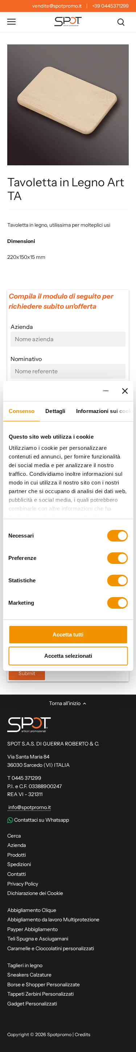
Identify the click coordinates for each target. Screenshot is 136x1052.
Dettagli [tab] (55, 411)
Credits (82, 1034)
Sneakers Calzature (29, 974)
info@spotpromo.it (29, 807)
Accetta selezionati (68, 656)
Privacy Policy (22, 884)
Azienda (16, 845)
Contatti (16, 874)
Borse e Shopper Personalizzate (43, 984)
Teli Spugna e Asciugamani (37, 938)
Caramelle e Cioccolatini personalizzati (50, 948)
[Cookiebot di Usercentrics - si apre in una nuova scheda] (80, 391)
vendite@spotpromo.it (57, 6)
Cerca (14, 836)
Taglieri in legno (24, 965)
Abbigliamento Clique (31, 910)
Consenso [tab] (21, 411)
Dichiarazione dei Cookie (35, 893)
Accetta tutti (68, 634)
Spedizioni (19, 864)
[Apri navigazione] (11, 22)
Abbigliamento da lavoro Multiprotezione (53, 919)
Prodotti (16, 855)
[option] (68, 104)
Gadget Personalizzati (32, 1003)
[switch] (117, 558)
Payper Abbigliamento (32, 929)
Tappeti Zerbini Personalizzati (40, 994)
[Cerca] (121, 22)
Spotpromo (59, 1034)
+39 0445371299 (110, 6)
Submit (26, 673)
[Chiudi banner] (125, 391)
